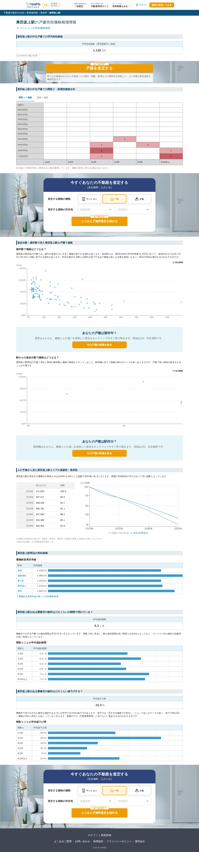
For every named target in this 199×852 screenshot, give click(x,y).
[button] (121, 5)
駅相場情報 (32, 12)
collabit (103, 848)
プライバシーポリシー (119, 841)
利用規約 (98, 841)
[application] (99, 292)
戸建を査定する (99, 68)
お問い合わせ (82, 841)
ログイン (93, 835)
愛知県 (43, 12)
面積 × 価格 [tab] (42, 97)
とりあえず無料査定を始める (99, 221)
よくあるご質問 (63, 841)
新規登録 (106, 835)
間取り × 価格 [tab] (25, 97)
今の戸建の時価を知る (99, 344)
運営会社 (140, 841)
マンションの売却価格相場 (35, 28)
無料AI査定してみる (162, 5)
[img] (130, 507)
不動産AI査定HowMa (14, 12)
